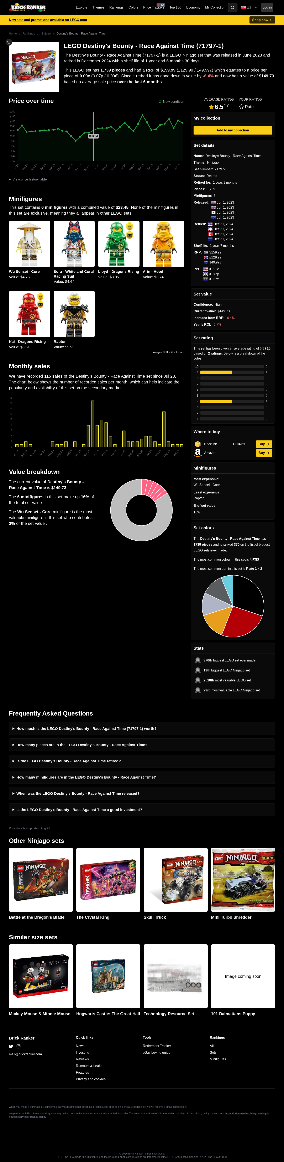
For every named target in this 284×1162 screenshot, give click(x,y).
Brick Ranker (22, 1038)
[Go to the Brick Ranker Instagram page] (18, 1046)
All (212, 1046)
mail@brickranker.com (25, 1054)
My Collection (215, 7)
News (80, 1046)
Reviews (82, 1059)
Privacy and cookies (91, 1079)
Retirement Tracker (157, 1046)
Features (82, 1072)
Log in (267, 7)
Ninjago (46, 33)
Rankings (116, 7)
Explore (81, 7)
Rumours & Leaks (89, 1066)
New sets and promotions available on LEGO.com (48, 20)
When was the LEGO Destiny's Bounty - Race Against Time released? (78, 793)
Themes (98, 7)
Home (13, 33)
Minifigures (218, 1059)
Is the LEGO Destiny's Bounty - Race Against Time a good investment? (79, 810)
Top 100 (175, 7)
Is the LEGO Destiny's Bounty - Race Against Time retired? (68, 761)
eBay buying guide (156, 1052)
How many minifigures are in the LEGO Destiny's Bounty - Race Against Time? (86, 777)
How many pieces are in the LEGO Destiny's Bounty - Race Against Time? (81, 745)
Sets (213, 1052)
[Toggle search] (232, 7)
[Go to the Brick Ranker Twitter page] (11, 1046)
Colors (133, 7)
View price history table (29, 179)
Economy (193, 7)
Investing (82, 1052)
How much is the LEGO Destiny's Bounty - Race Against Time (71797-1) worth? (86, 729)
